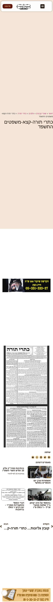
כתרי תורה (22, 113)
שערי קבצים (41, 113)
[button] (42, 6)
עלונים (31, 113)
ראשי (51, 113)
